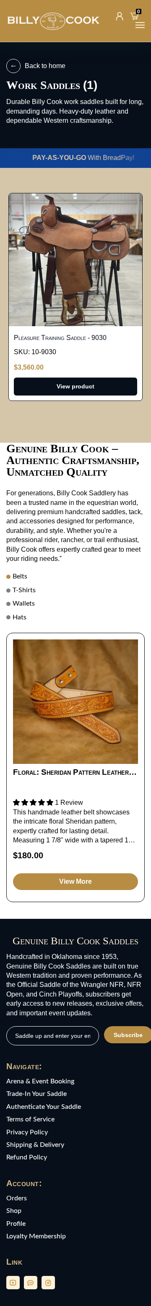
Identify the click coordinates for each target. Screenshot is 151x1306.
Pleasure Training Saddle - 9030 (60, 337)
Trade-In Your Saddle (36, 1093)
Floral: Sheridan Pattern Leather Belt (71, 772)
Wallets (24, 603)
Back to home (45, 65)
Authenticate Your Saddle (43, 1106)
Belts (20, 576)
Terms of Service (30, 1119)
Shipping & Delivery (35, 1144)
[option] (75, 767)
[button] (34, 802)
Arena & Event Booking (40, 1081)
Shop (13, 1210)
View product (75, 386)
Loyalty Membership (36, 1236)
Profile (16, 1223)
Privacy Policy (27, 1132)
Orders (16, 1198)
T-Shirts (24, 590)
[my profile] (119, 16)
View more (75, 881)
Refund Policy (26, 1157)
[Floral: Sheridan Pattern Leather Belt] (75, 701)
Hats (19, 617)
